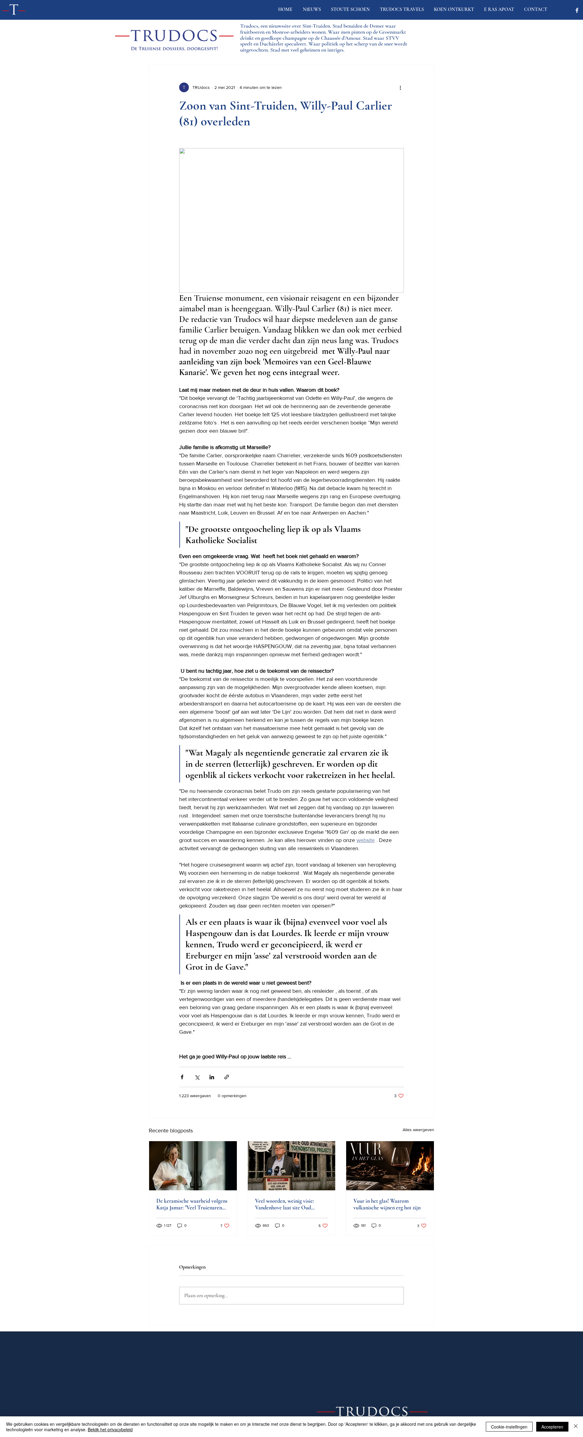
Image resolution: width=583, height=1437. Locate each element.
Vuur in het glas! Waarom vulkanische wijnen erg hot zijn (387, 1204)
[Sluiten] (575, 1426)
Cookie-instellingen (509, 1427)
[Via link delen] (227, 1077)
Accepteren (552, 1427)
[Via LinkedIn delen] (212, 1077)
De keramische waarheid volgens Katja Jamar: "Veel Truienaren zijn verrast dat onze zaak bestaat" (192, 1204)
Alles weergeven (418, 1129)
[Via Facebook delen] (182, 1077)
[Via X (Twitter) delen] (197, 1077)
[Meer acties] (400, 87)
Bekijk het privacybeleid (110, 1429)
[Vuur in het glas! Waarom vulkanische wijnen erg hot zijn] (390, 1165)
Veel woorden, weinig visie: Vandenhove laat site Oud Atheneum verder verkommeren (290, 1204)
